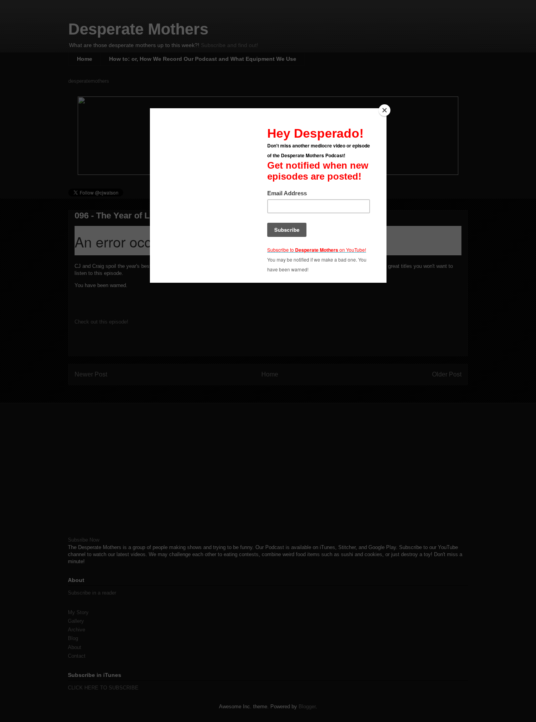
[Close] (384, 110)
